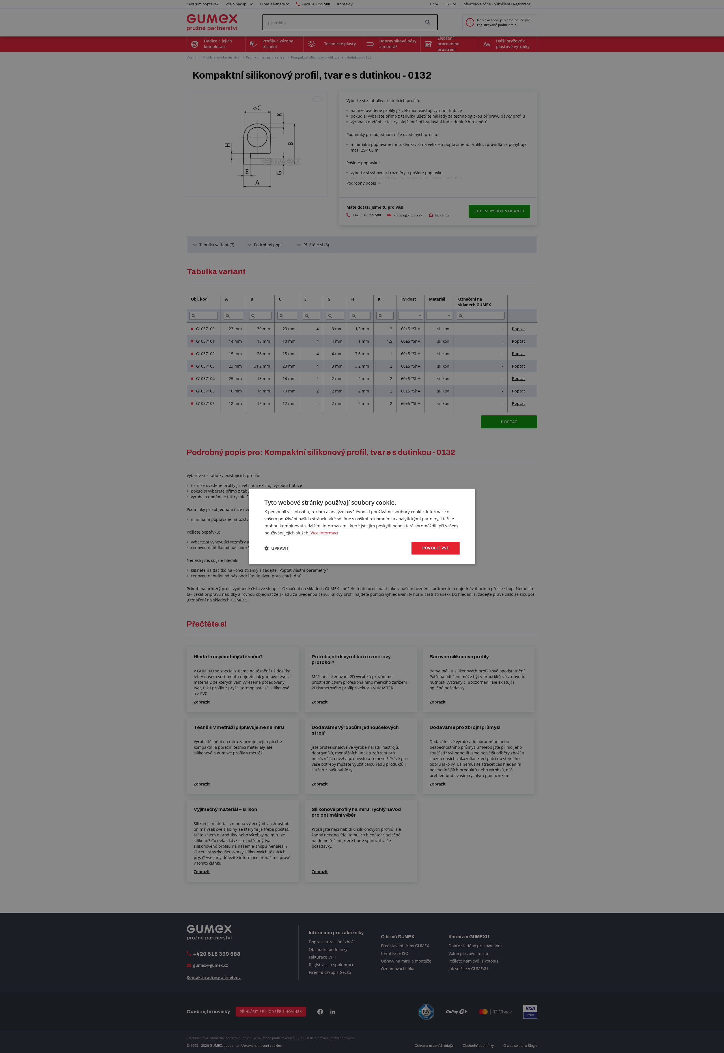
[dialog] (362, 526)
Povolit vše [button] (435, 548)
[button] (276, 548)
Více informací (324, 533)
